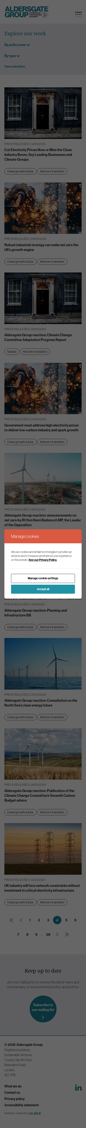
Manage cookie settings (43, 578)
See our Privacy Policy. (43, 560)
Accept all (43, 589)
